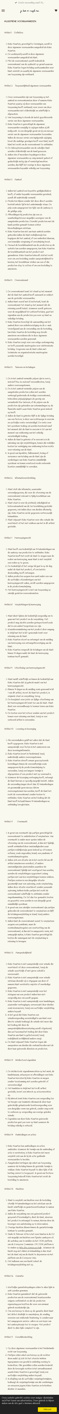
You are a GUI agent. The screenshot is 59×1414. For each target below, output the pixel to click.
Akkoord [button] (47, 1409)
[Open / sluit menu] (3, 11)
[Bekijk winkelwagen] (56, 11)
